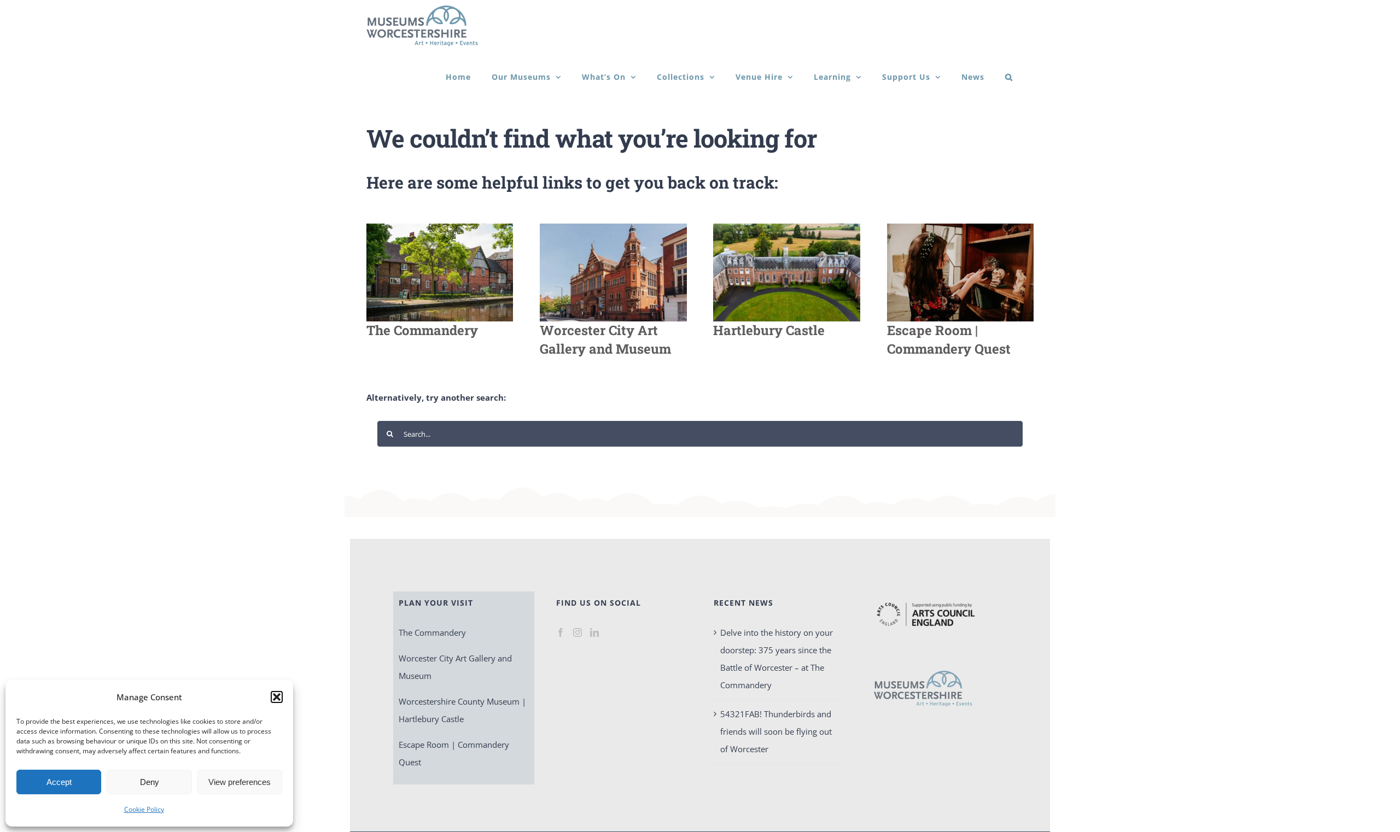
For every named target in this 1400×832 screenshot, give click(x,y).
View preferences (239, 782)
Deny (149, 782)
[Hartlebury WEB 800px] (786, 227)
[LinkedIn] (594, 632)
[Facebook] (560, 632)
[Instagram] (577, 632)
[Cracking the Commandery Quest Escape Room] (960, 227)
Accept (59, 782)
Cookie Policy (144, 809)
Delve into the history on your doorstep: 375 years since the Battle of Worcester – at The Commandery (776, 658)
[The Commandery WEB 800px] (439, 227)
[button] (276, 697)
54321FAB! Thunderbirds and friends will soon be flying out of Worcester (776, 731)
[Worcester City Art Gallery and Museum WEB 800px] (613, 227)
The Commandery (432, 632)
